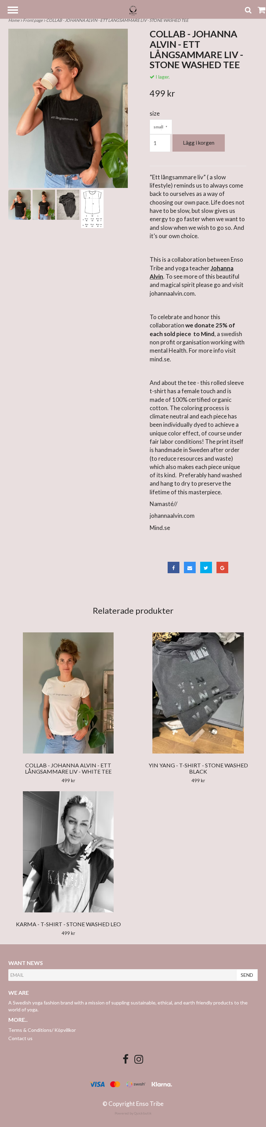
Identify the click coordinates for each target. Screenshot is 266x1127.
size (155, 113)
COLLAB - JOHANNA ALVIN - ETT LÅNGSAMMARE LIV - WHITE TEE (68, 768)
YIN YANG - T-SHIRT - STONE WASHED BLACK (198, 768)
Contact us (20, 1038)
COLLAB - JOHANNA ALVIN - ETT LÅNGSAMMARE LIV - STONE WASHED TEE (117, 20)
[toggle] (16, 11)
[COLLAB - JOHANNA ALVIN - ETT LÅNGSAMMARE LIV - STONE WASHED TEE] (68, 108)
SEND (247, 975)
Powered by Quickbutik (133, 1113)
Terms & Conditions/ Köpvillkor (42, 1030)
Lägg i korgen (198, 142)
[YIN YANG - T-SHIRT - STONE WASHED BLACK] (198, 693)
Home (14, 20)
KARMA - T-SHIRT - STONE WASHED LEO (68, 924)
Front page (33, 20)
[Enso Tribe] (133, 9)
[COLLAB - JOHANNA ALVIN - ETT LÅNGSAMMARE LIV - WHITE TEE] (68, 693)
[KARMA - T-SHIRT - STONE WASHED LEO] (68, 851)
